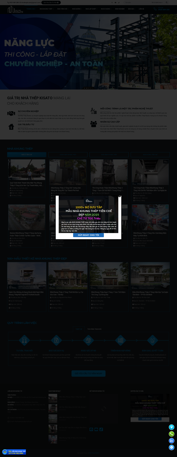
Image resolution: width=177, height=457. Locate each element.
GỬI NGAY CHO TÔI (88, 235)
